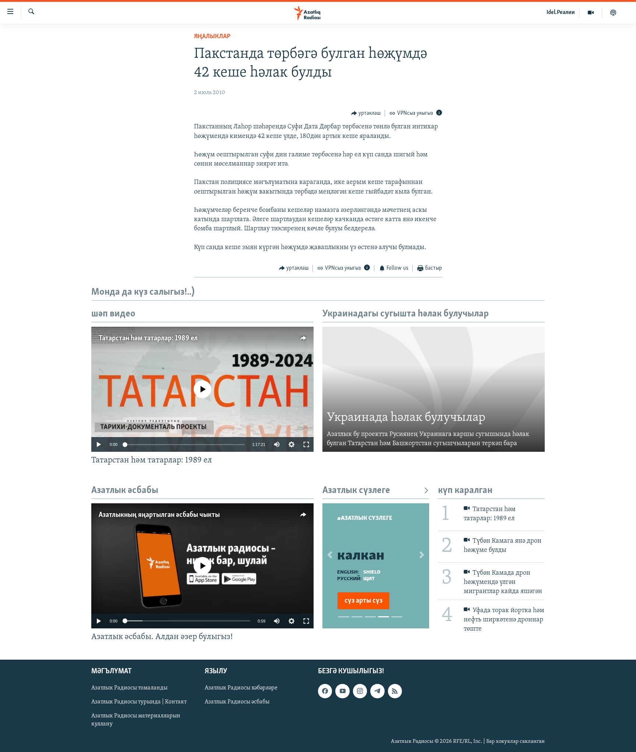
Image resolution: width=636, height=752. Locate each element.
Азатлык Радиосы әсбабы (237, 702)
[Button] (366, 113)
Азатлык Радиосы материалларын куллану (135, 720)
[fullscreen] (306, 444)
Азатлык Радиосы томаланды (129, 688)
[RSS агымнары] (395, 691)
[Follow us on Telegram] (377, 691)
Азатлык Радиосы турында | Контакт (139, 702)
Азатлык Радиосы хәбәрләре (241, 688)
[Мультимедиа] (591, 12)
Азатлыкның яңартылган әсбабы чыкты (159, 515)
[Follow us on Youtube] (342, 691)
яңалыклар (212, 36)
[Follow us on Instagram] (360, 691)
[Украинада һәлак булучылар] (433, 389)
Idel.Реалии (561, 12)
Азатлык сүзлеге (356, 491)
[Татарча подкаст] (613, 12)
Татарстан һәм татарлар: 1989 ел (148, 338)
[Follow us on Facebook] (325, 691)
